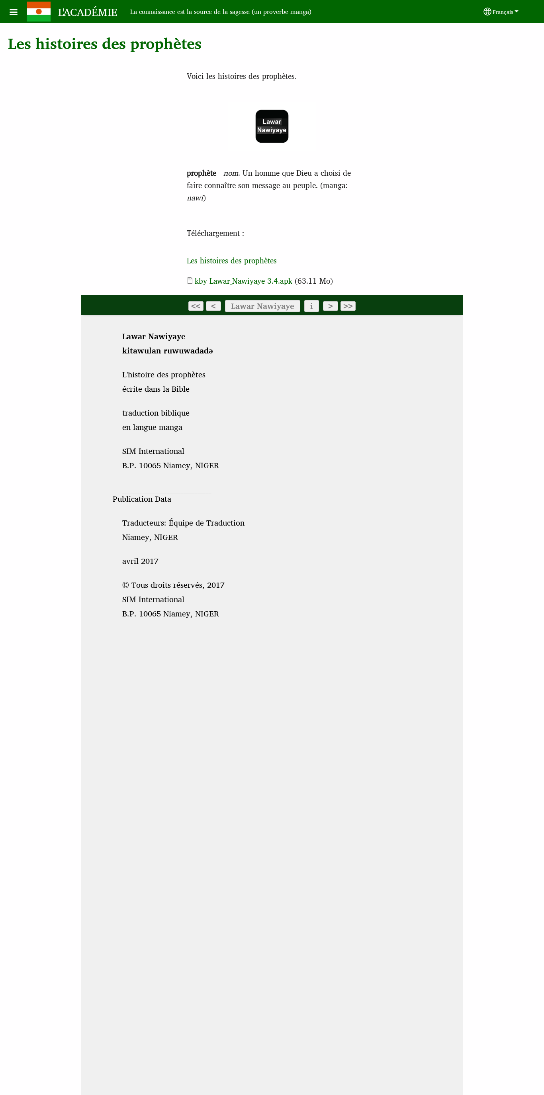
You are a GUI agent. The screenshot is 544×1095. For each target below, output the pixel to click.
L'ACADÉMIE (87, 11)
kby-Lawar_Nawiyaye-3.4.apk (243, 280)
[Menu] (18, 13)
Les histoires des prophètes (232, 260)
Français (503, 11)
